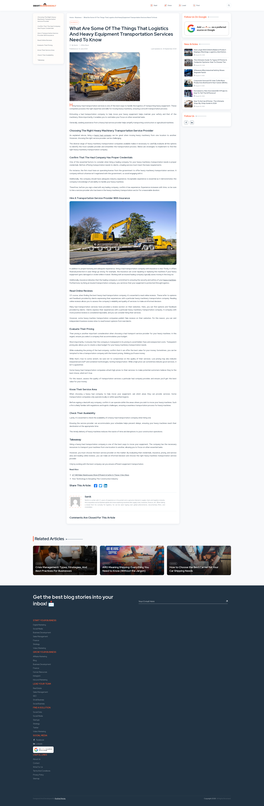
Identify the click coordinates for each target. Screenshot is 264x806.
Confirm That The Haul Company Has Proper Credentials (49, 27)
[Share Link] (95, 485)
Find (198, 5)
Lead (184, 5)
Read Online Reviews (45, 40)
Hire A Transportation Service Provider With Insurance (48, 34)
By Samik (75, 45)
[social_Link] (186, 122)
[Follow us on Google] (206, 28)
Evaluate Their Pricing (45, 45)
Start (155, 5)
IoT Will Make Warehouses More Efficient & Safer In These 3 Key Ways (100, 475)
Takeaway (41, 60)
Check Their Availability (46, 55)
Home (72, 17)
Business (78, 17)
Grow (170, 5)
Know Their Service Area (46, 50)
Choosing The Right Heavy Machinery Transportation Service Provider (47, 19)
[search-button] (229, 5)
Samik (88, 496)
